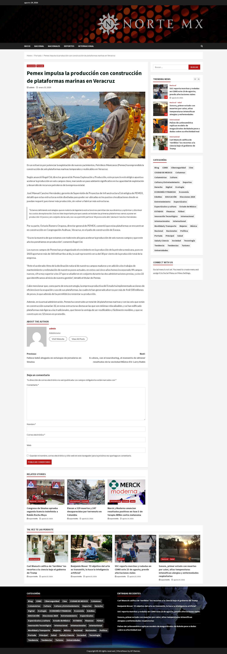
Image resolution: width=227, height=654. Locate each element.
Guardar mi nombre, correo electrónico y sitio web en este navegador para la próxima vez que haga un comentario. (80, 455)
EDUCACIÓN (171, 196)
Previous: (54, 357)
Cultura (173, 177)
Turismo (186, 245)
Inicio (27, 46)
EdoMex (158, 196)
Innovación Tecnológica (165, 216)
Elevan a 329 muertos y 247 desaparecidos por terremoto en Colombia (84, 511)
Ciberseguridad (178, 167)
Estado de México (188, 206)
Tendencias (173, 245)
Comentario (33, 385)
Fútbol (181, 211)
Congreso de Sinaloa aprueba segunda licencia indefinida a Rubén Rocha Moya (42, 511)
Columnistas (160, 177)
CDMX (165, 167)
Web (29, 445)
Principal (170, 235)
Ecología (180, 187)
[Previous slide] (195, 79)
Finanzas (170, 211)
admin (31, 87)
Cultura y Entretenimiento (167, 182)
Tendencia (159, 245)
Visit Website (58, 339)
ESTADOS (158, 211)
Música (193, 226)
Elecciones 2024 (187, 196)
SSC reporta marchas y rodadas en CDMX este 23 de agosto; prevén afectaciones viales (160, 91)
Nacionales (54, 46)
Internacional (86, 46)
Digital (169, 187)
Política (184, 231)
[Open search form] (202, 46)
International (179, 221)
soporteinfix (33, 519)
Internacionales (162, 221)
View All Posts (78, 339)
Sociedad (176, 240)
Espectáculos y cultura (165, 206)
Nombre (31, 424)
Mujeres (183, 226)
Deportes (69, 46)
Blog (156, 167)
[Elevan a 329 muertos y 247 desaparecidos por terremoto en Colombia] (86, 492)
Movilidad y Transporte (165, 226)
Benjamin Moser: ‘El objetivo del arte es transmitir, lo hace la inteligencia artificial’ (90, 569)
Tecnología (189, 240)
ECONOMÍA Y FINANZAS (165, 192)
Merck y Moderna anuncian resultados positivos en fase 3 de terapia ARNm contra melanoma (125, 511)
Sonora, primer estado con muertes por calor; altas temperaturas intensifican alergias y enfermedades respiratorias (160, 109)
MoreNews (122, 651)
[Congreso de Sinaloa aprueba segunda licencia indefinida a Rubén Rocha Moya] (46, 492)
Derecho (158, 187)
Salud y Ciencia (161, 240)
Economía (31, 66)
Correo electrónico (36, 434)
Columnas (180, 172)
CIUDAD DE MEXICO (163, 172)
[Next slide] (198, 79)
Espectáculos (180, 201)
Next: (117, 357)
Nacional (39, 46)
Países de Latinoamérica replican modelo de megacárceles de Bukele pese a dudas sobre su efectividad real (160, 126)
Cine (191, 167)
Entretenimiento (162, 201)
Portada (40, 66)
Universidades (161, 250)
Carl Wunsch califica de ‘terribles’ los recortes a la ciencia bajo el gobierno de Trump (160, 143)
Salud (133, 501)
